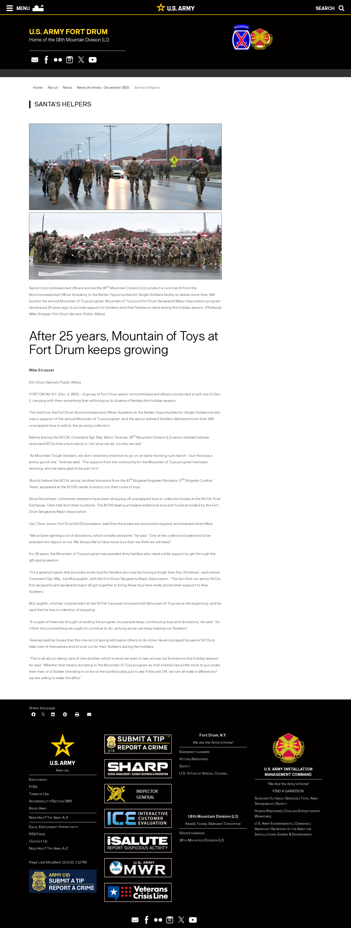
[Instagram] (69, 60)
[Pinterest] (65, 715)
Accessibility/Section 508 (50, 801)
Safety (184, 766)
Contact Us (38, 841)
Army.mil (63, 770)
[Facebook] (46, 60)
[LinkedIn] (53, 715)
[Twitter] (81, 60)
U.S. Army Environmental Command (282, 823)
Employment (38, 779)
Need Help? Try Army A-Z (48, 817)
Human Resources (268, 811)
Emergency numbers (194, 752)
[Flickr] (58, 60)
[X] (43, 715)
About (53, 87)
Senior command (192, 833)
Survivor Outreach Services (276, 798)
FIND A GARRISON (288, 791)
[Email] (35, 60)
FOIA (33, 787)
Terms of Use (39, 794)
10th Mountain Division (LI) (201, 840)
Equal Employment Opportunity (53, 827)
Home (38, 87)
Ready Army (38, 808)
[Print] (77, 715)
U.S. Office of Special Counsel (203, 773)
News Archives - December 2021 (103, 87)
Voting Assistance (193, 759)
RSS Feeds (37, 834)
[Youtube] (92, 60)
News (67, 87)
